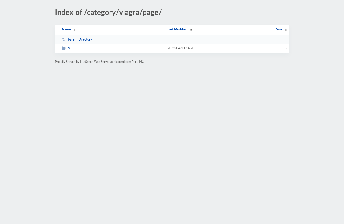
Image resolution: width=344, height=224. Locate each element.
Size (279, 29)
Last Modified (177, 29)
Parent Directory (80, 39)
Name (66, 29)
